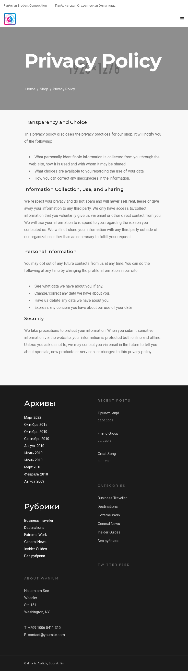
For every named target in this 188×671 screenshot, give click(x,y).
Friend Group (108, 433)
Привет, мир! (108, 413)
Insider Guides (35, 549)
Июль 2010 (33, 453)
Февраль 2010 (36, 474)
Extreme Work (35, 534)
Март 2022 (32, 417)
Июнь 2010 (33, 460)
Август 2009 (34, 481)
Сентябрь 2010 (36, 439)
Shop (44, 89)
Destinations (34, 527)
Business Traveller (38, 520)
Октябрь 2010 (35, 431)
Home (30, 89)
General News (35, 542)
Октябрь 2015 (35, 424)
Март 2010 (32, 467)
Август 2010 (34, 446)
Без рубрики (34, 556)
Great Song (107, 453)
